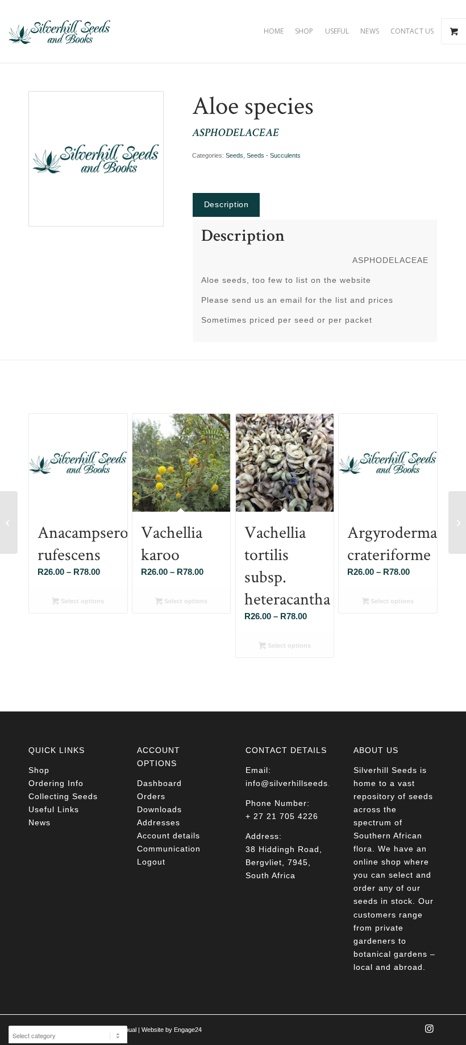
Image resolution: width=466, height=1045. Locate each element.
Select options (81, 601)
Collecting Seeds (63, 796)
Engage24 (188, 1029)
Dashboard (159, 783)
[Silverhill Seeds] (60, 31)
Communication (169, 848)
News (39, 822)
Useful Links (53, 809)
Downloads (159, 809)
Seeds (234, 155)
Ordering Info (56, 783)
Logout (151, 861)
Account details (168, 835)
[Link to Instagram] (429, 1032)
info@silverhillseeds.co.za (299, 783)
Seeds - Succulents (274, 155)
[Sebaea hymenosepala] (9, 522)
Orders (151, 796)
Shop (38, 770)
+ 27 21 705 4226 (282, 816)
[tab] (226, 204)
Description (226, 204)
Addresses (158, 822)
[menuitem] (273, 31)
